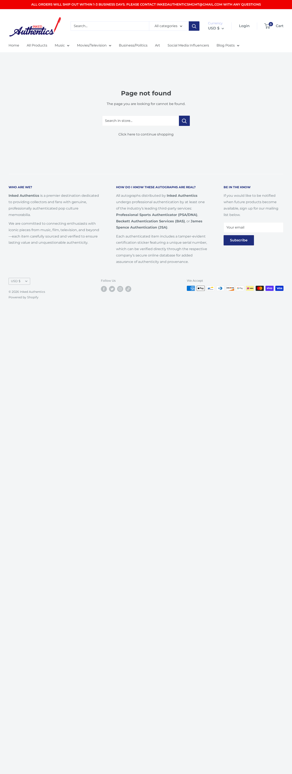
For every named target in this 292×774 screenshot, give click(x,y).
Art (157, 45)
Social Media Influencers (188, 45)
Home (14, 45)
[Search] (194, 26)
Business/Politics (133, 45)
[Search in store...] (184, 121)
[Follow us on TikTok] (128, 289)
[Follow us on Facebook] (104, 289)
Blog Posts (226, 45)
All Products (37, 45)
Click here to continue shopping (146, 134)
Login (244, 26)
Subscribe (239, 240)
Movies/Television (92, 45)
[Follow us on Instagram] (120, 289)
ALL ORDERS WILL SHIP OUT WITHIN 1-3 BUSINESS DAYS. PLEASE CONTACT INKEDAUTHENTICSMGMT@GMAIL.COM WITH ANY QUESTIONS (146, 4)
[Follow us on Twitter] (112, 289)
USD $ (16, 281)
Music (60, 45)
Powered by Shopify (23, 297)
